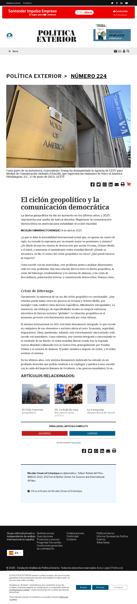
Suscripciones (45, 536)
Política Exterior (106, 533)
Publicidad (73, 536)
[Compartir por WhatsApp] (105, 185)
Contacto (27, 3)
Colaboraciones (75, 533)
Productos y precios (48, 539)
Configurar (118, 587)
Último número (115, 32)
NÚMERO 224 (89, 76)
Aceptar (83, 587)
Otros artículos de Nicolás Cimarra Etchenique (56, 491)
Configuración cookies (19, 590)
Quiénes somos (13, 3)
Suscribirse (45, 433)
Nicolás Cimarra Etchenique (40, 230)
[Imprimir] (123, 184)
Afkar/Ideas (103, 542)
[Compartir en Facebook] (93, 185)
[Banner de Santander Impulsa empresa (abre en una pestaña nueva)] (68, 12)
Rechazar (100, 587)
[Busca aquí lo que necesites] (128, 51)
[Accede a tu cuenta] (124, 51)
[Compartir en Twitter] (99, 185)
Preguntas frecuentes (49, 542)
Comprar (92, 433)
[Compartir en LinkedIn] (111, 185)
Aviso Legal (103, 567)
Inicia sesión (76, 443)
